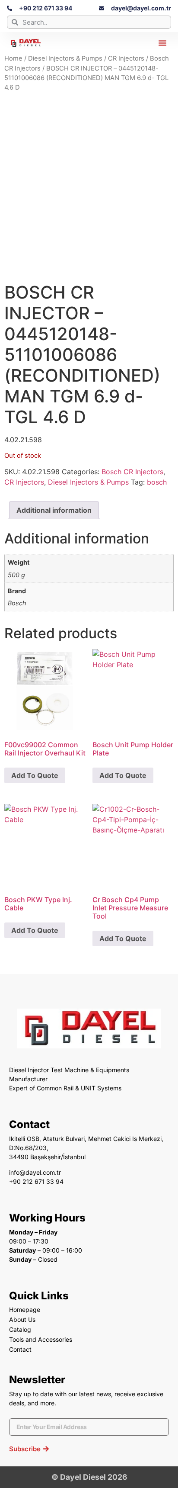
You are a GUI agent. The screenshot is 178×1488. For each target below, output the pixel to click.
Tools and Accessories (40, 1339)
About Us (22, 1319)
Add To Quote (34, 775)
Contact (20, 1349)
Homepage (24, 1309)
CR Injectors (126, 58)
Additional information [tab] (54, 510)
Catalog (20, 1329)
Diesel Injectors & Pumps (65, 58)
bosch (157, 482)
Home (13, 58)
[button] (162, 42)
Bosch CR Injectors (132, 471)
